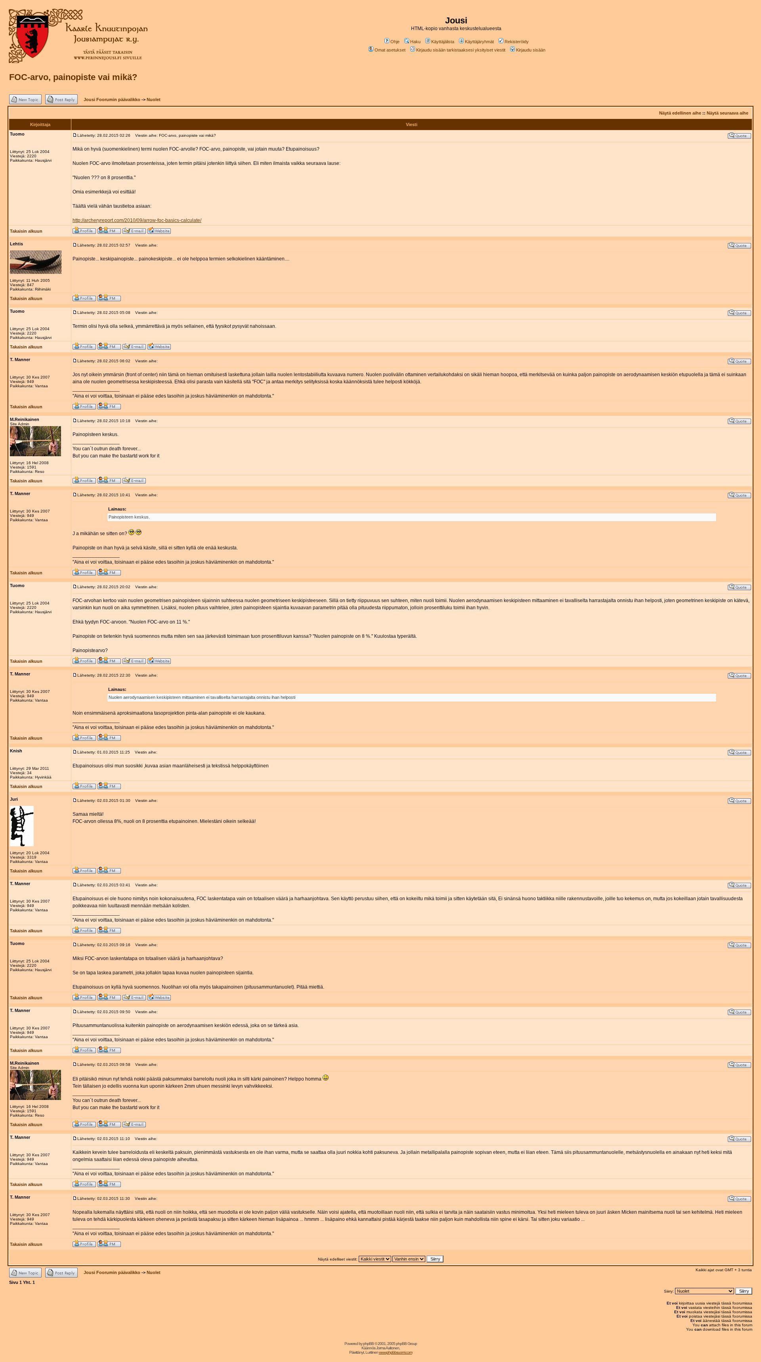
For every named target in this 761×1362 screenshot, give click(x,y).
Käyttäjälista (442, 41)
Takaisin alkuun (26, 231)
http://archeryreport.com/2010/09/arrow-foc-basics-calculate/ (137, 220)
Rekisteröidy (517, 41)
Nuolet (154, 99)
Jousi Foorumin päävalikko (112, 99)
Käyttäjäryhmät (479, 41)
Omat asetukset (390, 50)
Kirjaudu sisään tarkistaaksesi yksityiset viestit (460, 50)
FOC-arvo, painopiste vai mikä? (73, 77)
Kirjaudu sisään (530, 50)
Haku (415, 41)
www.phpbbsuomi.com (395, 1352)
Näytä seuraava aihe (727, 113)
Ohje (395, 41)
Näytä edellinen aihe (680, 113)
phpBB (368, 1343)
